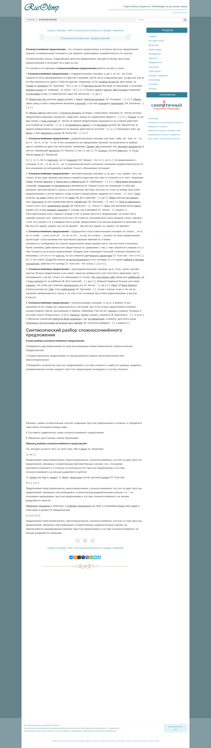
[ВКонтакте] (71, 557)
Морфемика (155, 54)
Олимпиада (154, 80)
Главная (31, 19)
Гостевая (153, 84)
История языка (156, 40)
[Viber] (87, 557)
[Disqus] (85, 606)
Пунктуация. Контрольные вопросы (164, 139)
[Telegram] (99, 557)
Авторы (152, 88)
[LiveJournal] (83, 557)
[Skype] (95, 557)
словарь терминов (112, 30)
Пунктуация (155, 71)
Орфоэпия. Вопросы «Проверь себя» (164, 130)
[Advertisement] (85, 397)
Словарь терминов (158, 75)
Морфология (155, 62)
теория (51, 30)
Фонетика (153, 45)
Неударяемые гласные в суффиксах (164, 135)
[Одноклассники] (75, 557)
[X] (79, 557)
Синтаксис (154, 67)
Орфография (155, 49)
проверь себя (64, 30)
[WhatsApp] (91, 557)
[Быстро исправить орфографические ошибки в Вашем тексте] (166, 104)
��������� (48, 19)
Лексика (153, 58)
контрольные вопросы (87, 30)
